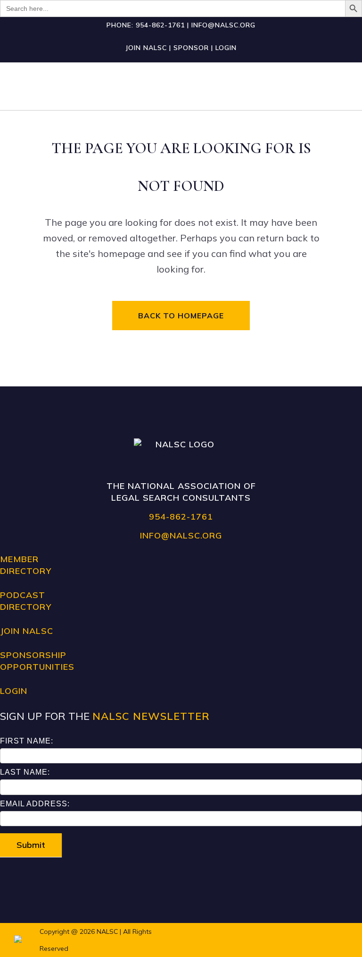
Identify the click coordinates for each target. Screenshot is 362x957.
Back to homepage (181, 315)
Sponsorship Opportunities (37, 660)
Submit (30, 844)
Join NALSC (146, 47)
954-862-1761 (160, 25)
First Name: (26, 741)
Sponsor (191, 47)
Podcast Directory (25, 601)
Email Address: (35, 804)
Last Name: (25, 772)
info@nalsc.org (223, 25)
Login (226, 47)
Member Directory (25, 565)
